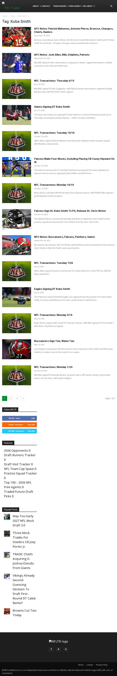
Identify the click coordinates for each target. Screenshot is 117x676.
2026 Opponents (16, 450)
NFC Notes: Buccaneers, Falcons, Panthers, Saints (64, 236)
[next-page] (23, 398)
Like (33, 418)
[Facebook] (51, 649)
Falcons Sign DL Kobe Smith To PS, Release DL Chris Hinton (70, 210)
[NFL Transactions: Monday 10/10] (16, 193)
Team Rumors (59, 6)
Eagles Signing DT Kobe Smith (52, 288)
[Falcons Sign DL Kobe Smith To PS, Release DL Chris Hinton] (16, 219)
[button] (111, 6)
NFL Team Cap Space (19, 469)
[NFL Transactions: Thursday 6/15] (16, 89)
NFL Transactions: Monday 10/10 (54, 184)
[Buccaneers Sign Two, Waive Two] (16, 349)
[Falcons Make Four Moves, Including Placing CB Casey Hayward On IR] (16, 167)
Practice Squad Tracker (20, 473)
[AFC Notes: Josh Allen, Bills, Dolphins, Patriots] (16, 63)
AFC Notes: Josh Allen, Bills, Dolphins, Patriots (61, 54)
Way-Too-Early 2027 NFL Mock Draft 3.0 (23, 520)
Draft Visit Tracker (17, 464)
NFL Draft (88, 6)
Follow (31, 424)
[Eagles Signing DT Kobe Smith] (16, 297)
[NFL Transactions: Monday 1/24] (16, 375)
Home (4, 16)
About (36, 6)
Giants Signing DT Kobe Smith (52, 106)
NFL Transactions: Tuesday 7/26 (53, 262)
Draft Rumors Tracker (20, 455)
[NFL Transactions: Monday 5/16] (16, 323)
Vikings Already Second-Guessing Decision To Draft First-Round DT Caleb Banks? (24, 589)
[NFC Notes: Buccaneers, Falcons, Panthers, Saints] (16, 245)
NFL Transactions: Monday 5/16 (53, 314)
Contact (46, 6)
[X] (65, 649)
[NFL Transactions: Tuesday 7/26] (16, 271)
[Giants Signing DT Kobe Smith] (16, 115)
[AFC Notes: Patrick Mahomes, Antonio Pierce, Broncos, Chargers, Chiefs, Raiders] (16, 37)
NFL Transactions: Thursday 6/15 (54, 80)
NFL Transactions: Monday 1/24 (53, 367)
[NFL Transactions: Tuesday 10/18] (16, 141)
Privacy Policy (102, 665)
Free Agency (75, 6)
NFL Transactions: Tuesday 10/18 (54, 132)
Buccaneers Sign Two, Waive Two (54, 340)
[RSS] (58, 649)
